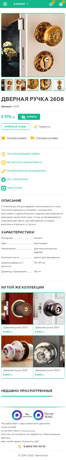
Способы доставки (47, 138)
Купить (32, 116)
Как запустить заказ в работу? (25, 161)
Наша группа (14, 187)
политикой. (28, 430)
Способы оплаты (16, 138)
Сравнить (44, 126)
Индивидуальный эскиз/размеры (26, 170)
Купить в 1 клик (15, 126)
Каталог (20, 4)
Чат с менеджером (17, 178)
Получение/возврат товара (23, 153)
